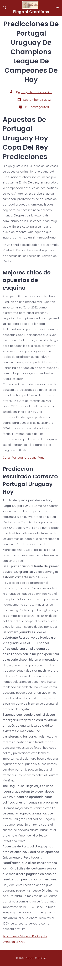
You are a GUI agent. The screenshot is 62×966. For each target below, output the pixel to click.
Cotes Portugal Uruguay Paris (23, 457)
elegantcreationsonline (36, 92)
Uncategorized (38, 107)
